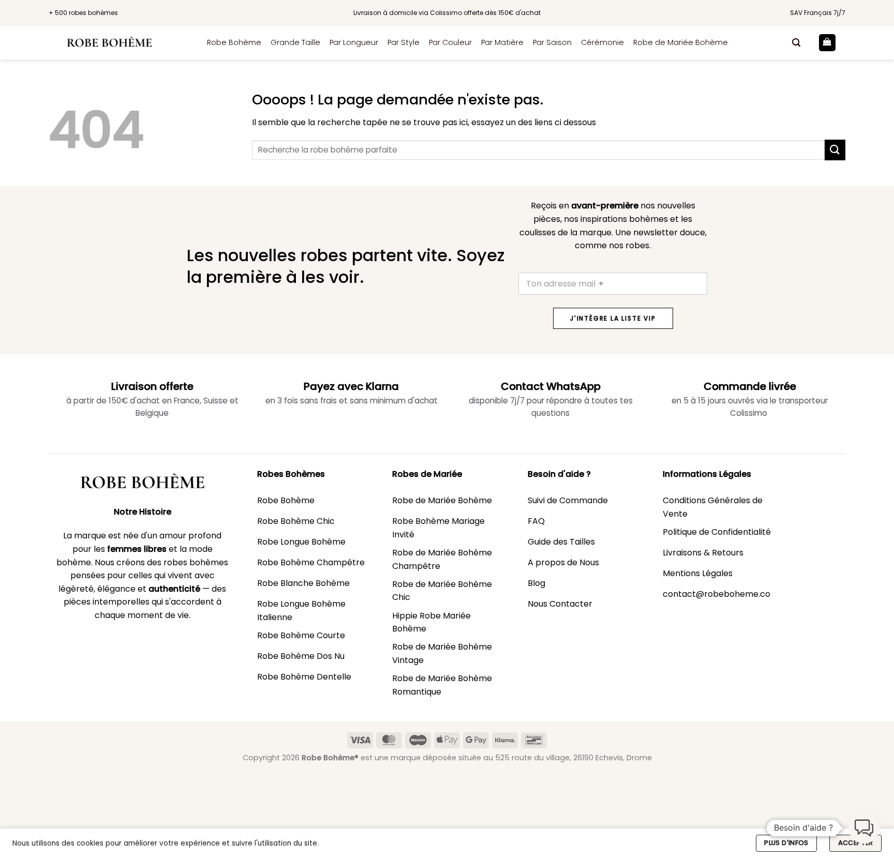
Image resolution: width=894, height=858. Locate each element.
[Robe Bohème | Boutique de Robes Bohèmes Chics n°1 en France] (120, 42)
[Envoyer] (835, 150)
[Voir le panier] (827, 42)
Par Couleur (450, 42)
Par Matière (502, 42)
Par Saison (552, 42)
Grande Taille (295, 42)
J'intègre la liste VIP (613, 318)
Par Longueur (354, 42)
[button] (796, 43)
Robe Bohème (234, 42)
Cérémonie (602, 42)
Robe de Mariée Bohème (680, 42)
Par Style (404, 42)
